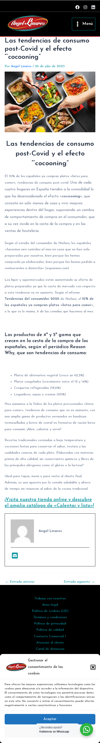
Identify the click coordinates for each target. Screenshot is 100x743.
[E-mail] (15, 557)
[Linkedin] (93, 7)
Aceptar (50, 719)
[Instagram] (85, 7)
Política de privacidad (50, 623)
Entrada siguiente (79, 582)
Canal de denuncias (50, 649)
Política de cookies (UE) (50, 611)
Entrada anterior (20, 582)
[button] (93, 667)
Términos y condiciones (50, 617)
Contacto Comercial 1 (50, 636)
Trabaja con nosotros (50, 598)
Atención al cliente (50, 642)
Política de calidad (50, 630)
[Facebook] (77, 7)
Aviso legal (50, 605)
